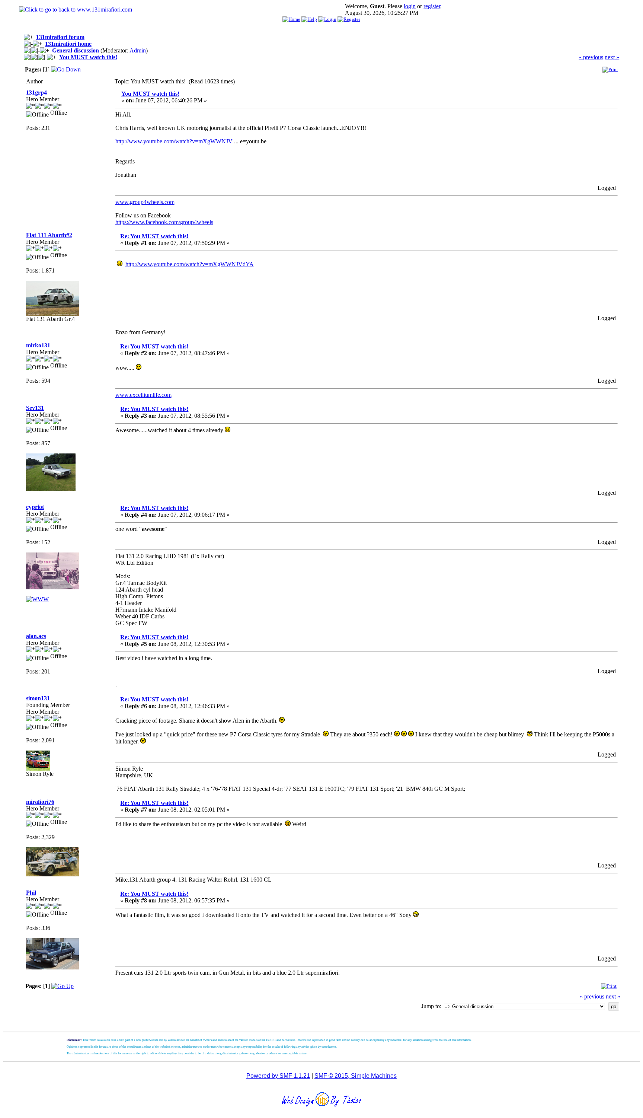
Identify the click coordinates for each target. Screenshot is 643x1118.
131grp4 (36, 92)
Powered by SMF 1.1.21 (278, 1076)
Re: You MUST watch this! (154, 236)
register (431, 6)
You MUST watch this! (88, 57)
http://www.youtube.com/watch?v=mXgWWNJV (174, 141)
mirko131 (38, 345)
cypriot (35, 507)
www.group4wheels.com (145, 202)
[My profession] (37, 599)
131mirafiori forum (60, 37)
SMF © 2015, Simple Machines (355, 1076)
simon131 (38, 698)
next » (612, 57)
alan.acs (36, 636)
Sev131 (35, 408)
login (410, 6)
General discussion (75, 50)
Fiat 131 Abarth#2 (49, 235)
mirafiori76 (40, 802)
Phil (31, 892)
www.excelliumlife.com (143, 395)
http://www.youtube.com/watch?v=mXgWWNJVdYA (189, 264)
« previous (591, 57)
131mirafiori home (68, 44)
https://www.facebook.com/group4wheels (164, 222)
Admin (137, 50)
